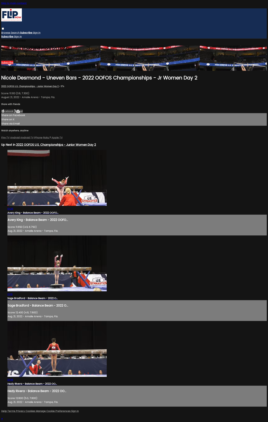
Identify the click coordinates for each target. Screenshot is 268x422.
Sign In (18, 36)
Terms (11, 411)
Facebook (7, 111)
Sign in (36, 32)
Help (4, 411)
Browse (6, 32)
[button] (3, 29)
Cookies (31, 411)
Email (19, 111)
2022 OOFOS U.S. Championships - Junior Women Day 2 (30, 86)
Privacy (21, 411)
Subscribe (7, 62)
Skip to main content (14, 3)
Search (15, 32)
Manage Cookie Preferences (53, 411)
